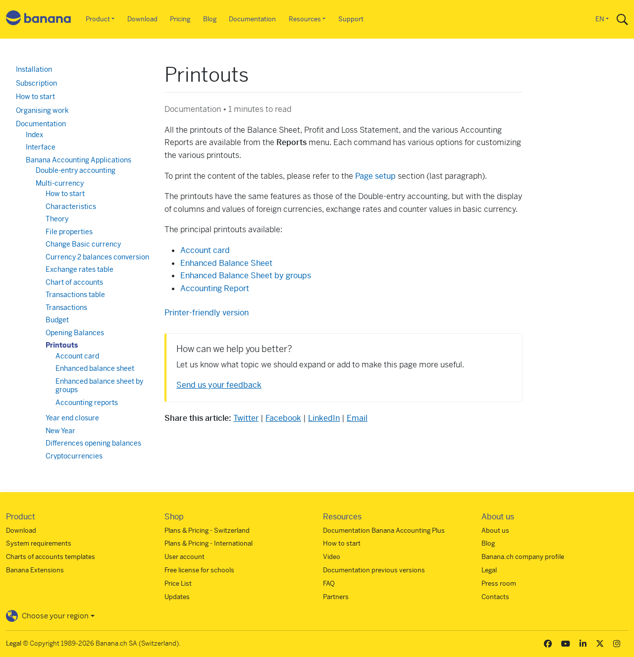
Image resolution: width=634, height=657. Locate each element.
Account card (77, 356)
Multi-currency (60, 183)
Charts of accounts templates (50, 557)
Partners (336, 597)
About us (495, 530)
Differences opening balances (93, 443)
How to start (35, 96)
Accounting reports (86, 402)
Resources (305, 19)
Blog (209, 19)
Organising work (42, 110)
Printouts (62, 345)
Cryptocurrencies (74, 456)
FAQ (329, 583)
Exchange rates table (79, 269)
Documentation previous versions (374, 570)
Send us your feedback (219, 385)
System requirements (38, 543)
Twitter (246, 418)
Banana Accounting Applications (78, 159)
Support (351, 19)
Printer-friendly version (206, 312)
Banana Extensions (35, 570)
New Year (60, 430)
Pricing (180, 19)
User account (184, 557)
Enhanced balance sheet (94, 368)
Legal (489, 570)
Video (331, 557)
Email (357, 418)
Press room (498, 583)
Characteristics (71, 206)
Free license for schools (199, 570)
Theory (57, 218)
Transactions (66, 307)
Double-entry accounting (75, 170)
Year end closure (72, 417)
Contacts (495, 597)
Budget (57, 319)
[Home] (38, 19)
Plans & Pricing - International (208, 543)
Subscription (36, 83)
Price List (178, 583)
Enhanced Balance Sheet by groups (245, 275)
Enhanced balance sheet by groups (99, 386)
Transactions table (75, 294)
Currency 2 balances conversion (97, 257)
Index (34, 134)
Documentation (252, 19)
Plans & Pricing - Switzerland (207, 530)
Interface (40, 147)
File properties (69, 231)
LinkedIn (324, 418)
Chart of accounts (74, 282)
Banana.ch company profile (522, 557)
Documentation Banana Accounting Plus (384, 530)
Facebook (283, 418)
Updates (177, 597)
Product (98, 19)
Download (142, 19)
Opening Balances (75, 332)
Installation (34, 69)
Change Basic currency (83, 244)
